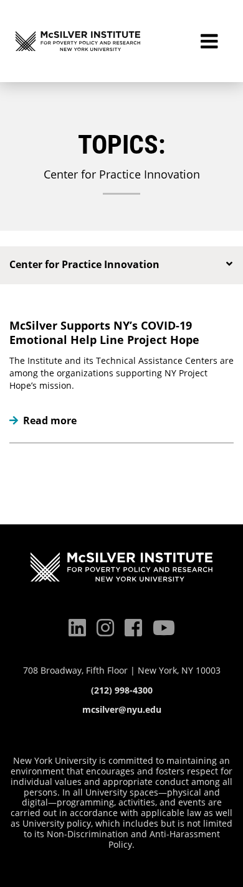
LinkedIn (77, 628)
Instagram (105, 628)
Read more (43, 421)
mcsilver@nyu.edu (121, 710)
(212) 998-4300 (122, 690)
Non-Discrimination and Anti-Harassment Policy (133, 839)
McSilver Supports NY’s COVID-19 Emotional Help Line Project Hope (104, 332)
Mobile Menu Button (209, 41)
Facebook (133, 628)
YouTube (164, 628)
